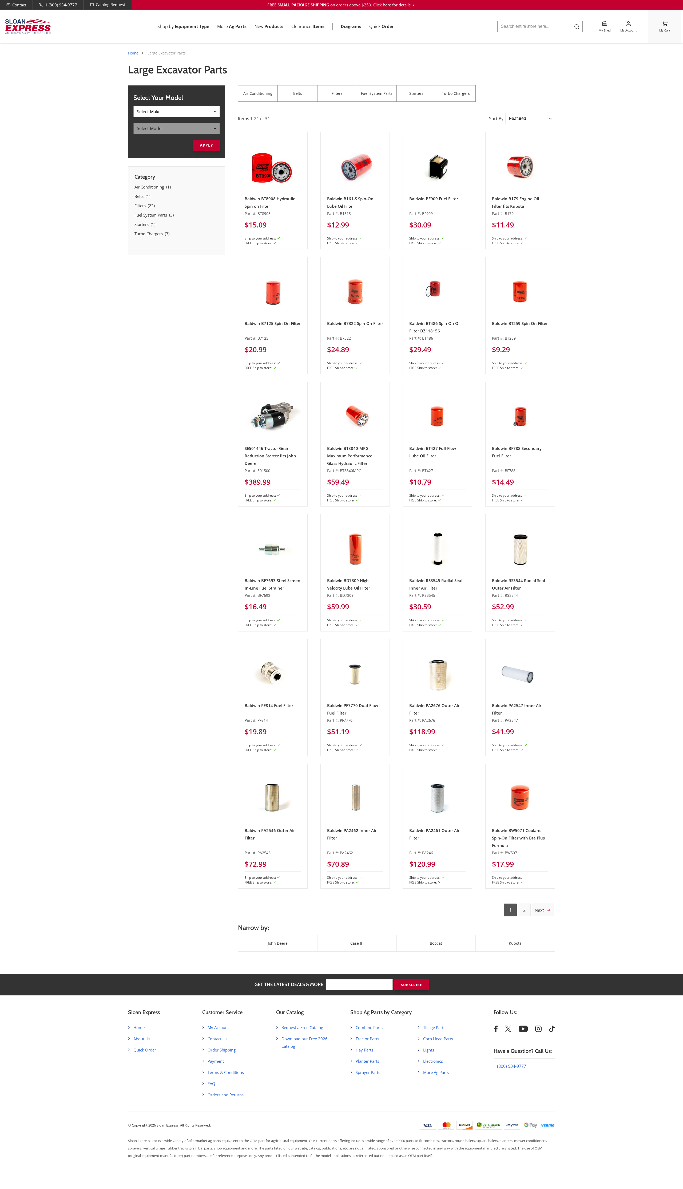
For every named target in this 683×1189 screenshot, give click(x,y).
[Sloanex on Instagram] (538, 1030)
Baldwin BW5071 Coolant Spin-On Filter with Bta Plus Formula (518, 838)
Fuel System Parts (376, 93)
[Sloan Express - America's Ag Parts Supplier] (27, 26)
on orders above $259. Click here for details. (339, 4)
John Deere (278, 943)
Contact (19, 4)
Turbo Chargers (456, 93)
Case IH (357, 943)
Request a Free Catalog (302, 1027)
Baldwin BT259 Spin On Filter (520, 323)
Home (133, 53)
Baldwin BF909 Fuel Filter (433, 198)
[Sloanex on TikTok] (552, 1030)
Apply (206, 145)
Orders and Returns (226, 1094)
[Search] (576, 27)
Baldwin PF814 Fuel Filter (269, 705)
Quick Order (144, 1050)
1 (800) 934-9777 (61, 4)
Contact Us (217, 1038)
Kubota (515, 943)
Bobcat (436, 943)
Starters (416, 93)
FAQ (211, 1083)
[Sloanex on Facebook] (496, 1030)
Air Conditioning (257, 93)
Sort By (496, 118)
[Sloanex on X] (508, 1030)
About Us (141, 1038)
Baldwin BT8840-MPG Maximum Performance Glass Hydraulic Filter (349, 456)
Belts (297, 93)
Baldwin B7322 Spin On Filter (355, 323)
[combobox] (540, 26)
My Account (218, 1027)
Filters (337, 93)
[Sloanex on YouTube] (523, 1030)
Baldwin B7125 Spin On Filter (273, 323)
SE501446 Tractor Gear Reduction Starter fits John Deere (270, 456)
